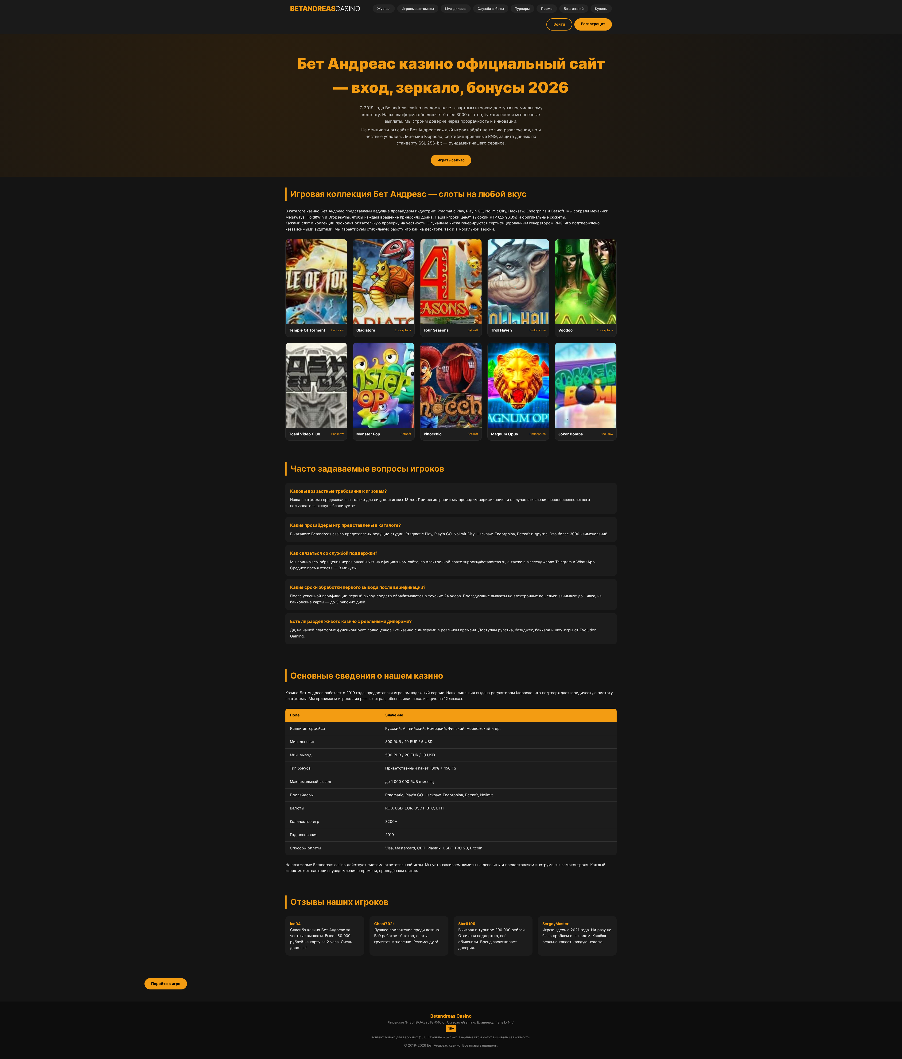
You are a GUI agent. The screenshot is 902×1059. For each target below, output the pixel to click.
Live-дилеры (455, 9)
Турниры (522, 9)
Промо (546, 9)
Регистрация (593, 23)
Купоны (601, 9)
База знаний (574, 9)
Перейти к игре (165, 983)
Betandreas (325, 8)
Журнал (383, 9)
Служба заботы (491, 9)
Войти (559, 24)
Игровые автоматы (418, 9)
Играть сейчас (451, 160)
